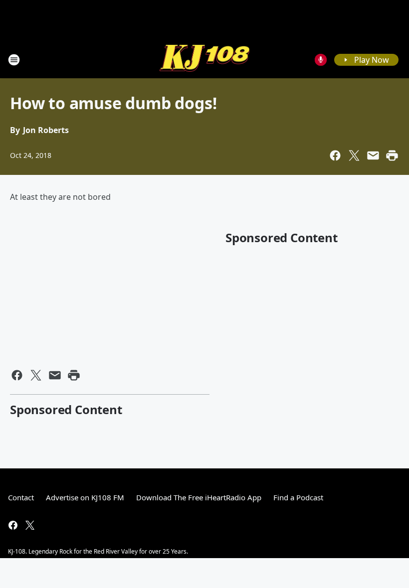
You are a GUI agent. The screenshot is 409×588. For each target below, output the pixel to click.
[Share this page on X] (354, 155)
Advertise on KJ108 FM (85, 497)
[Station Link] (204, 59)
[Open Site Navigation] (14, 60)
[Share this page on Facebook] (335, 155)
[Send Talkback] (321, 60)
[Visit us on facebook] (13, 525)
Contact (21, 497)
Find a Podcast (298, 497)
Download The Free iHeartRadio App (198, 497)
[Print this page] (392, 155)
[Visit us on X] (30, 525)
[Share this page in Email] (373, 155)
